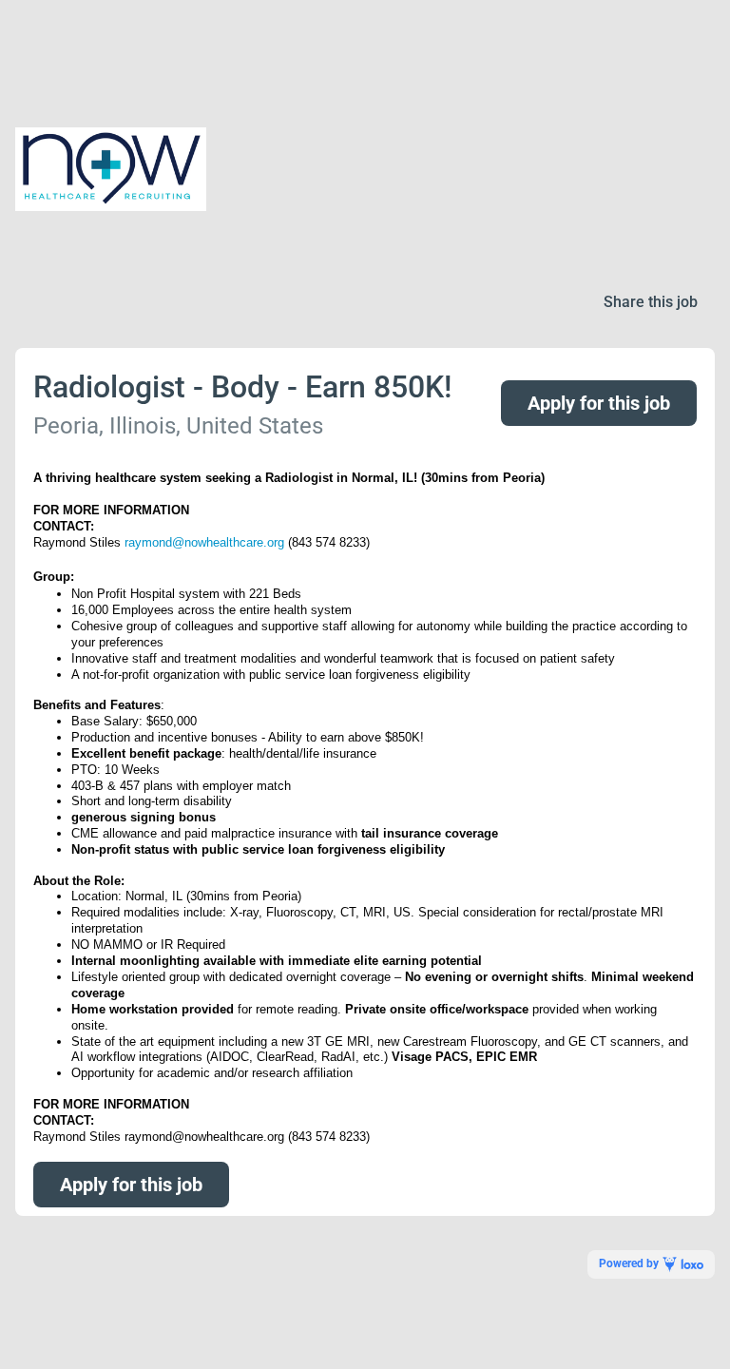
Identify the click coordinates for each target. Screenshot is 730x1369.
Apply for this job (599, 403)
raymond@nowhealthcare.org (204, 542)
